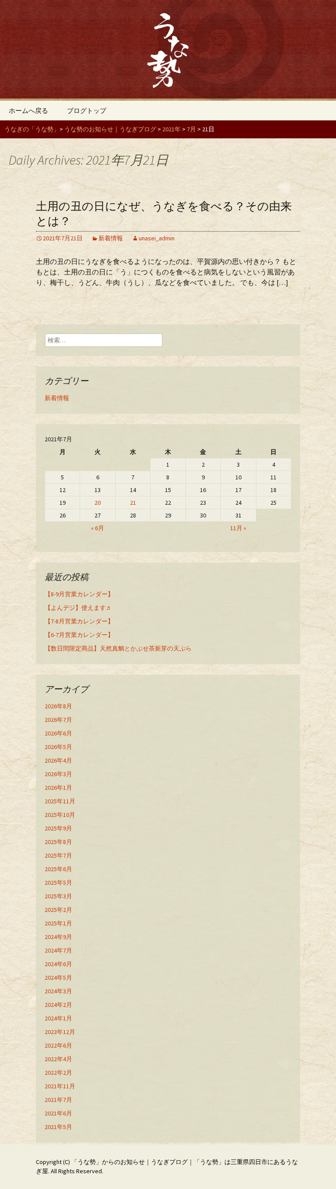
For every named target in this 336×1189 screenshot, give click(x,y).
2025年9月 (58, 828)
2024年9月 (58, 937)
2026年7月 (58, 720)
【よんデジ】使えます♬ (78, 608)
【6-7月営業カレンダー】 (79, 635)
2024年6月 (58, 964)
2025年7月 (58, 855)
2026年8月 (58, 706)
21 (133, 503)
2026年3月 (58, 774)
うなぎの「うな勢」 (32, 129)
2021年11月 (60, 1086)
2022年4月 (58, 1059)
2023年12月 (60, 1032)
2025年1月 (58, 923)
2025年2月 (58, 910)
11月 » (238, 528)
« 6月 (97, 528)
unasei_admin (157, 238)
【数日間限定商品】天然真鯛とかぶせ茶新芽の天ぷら (118, 648)
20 (97, 503)
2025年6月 (58, 869)
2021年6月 (58, 1113)
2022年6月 (58, 1045)
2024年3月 (58, 991)
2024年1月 (58, 1018)
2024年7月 (58, 950)
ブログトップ (86, 110)
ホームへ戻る (28, 110)
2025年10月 (60, 815)
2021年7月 (58, 1100)
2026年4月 (58, 760)
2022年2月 (58, 1072)
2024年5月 (58, 977)
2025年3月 (58, 896)
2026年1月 (58, 787)
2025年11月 (60, 801)
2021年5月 (58, 1127)
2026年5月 (58, 747)
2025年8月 (58, 842)
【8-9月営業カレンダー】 (79, 594)
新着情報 (110, 238)
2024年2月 (58, 1005)
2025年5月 (58, 882)
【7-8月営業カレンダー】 (79, 621)
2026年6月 (58, 733)
